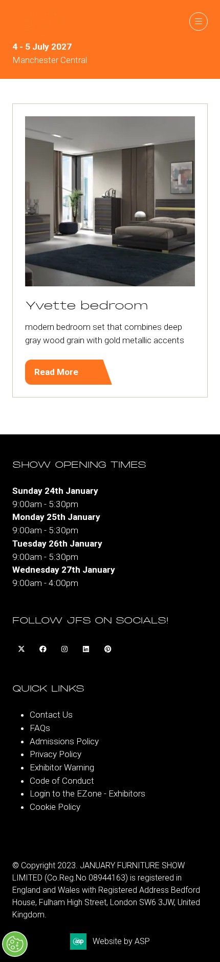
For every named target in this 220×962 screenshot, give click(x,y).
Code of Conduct (62, 781)
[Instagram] (64, 649)
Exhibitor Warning (62, 767)
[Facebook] (43, 649)
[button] (198, 21)
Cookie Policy (55, 807)
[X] (21, 649)
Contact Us (51, 714)
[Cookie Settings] (15, 944)
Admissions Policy (64, 741)
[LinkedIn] (86, 649)
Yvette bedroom (86, 306)
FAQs (40, 728)
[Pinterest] (107, 649)
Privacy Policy (55, 754)
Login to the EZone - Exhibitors (87, 793)
